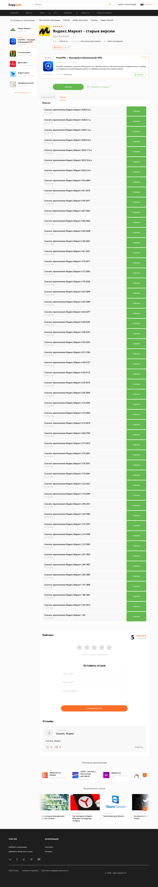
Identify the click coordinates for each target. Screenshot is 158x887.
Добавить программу (18, 847)
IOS (55, 13)
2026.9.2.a (60, 41)
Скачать (68, 87)
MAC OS (29, 13)
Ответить (139, 747)
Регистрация (130, 4)
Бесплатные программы (49, 20)
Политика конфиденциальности (55, 870)
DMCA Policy (14, 870)
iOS (68, 47)
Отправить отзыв (94, 708)
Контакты (49, 847)
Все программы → (22, 92)
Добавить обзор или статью (21, 851)
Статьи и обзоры (104, 13)
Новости (85, 13)
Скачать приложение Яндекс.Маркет (67, 109)
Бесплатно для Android (90, 41)
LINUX (42, 13)
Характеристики (48, 97)
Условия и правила (30, 870)
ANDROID (68, 13)
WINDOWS (14, 13)
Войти (121, 4)
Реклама (48, 851)
